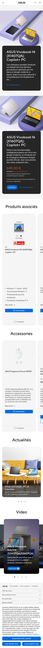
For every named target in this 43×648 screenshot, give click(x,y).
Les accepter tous (31, 644)
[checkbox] (19, 322)
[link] (21, 3)
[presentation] (17, 502)
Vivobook (35, 586)
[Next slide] (40, 548)
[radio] (17, 236)
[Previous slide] (2, 548)
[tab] (14, 577)
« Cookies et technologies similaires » (27, 634)
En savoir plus (19, 310)
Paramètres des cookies (21, 638)
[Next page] (26, 502)
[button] (3, 3)
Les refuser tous (11, 644)
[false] (12, 187)
